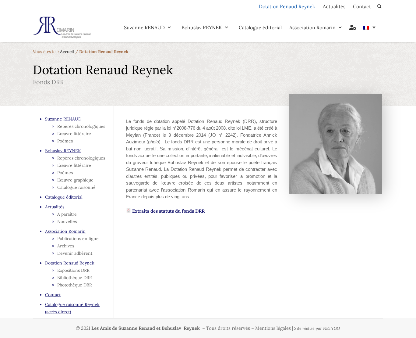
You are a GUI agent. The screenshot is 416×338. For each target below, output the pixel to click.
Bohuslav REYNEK (202, 27)
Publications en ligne (78, 238)
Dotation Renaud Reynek (287, 6)
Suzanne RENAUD (144, 27)
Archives (65, 246)
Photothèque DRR (74, 285)
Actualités (334, 6)
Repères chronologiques (81, 126)
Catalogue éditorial (260, 27)
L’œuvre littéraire (74, 133)
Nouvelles (67, 221)
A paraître (67, 214)
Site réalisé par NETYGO (317, 328)
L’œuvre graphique (75, 180)
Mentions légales (273, 328)
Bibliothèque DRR (74, 277)
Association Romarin (312, 27)
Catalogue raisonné (76, 187)
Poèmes (65, 141)
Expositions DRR (73, 270)
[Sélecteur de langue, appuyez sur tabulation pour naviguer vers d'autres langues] (369, 27)
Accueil (67, 51)
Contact (362, 6)
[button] (379, 6)
